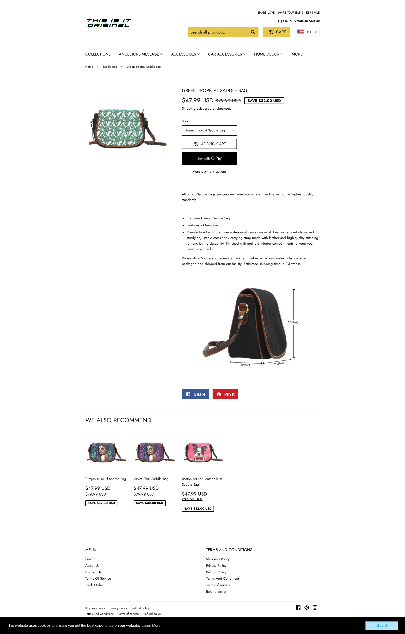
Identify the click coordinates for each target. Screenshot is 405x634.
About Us (92, 565)
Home (89, 66)
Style (185, 121)
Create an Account (307, 21)
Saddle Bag (110, 66)
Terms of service (218, 585)
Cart (280, 32)
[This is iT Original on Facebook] (298, 608)
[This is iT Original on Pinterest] (306, 608)
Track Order (94, 585)
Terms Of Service (98, 578)
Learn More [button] (151, 625)
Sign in (283, 21)
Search (90, 559)
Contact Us (93, 572)
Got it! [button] (382, 625)
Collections (98, 54)
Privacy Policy (216, 565)
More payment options (209, 171)
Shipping (189, 108)
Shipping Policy (218, 559)
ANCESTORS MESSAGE (139, 54)
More (297, 54)
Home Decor (267, 54)
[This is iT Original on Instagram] (315, 608)
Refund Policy (216, 572)
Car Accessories (225, 54)
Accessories (184, 54)
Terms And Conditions (223, 578)
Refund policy (216, 591)
